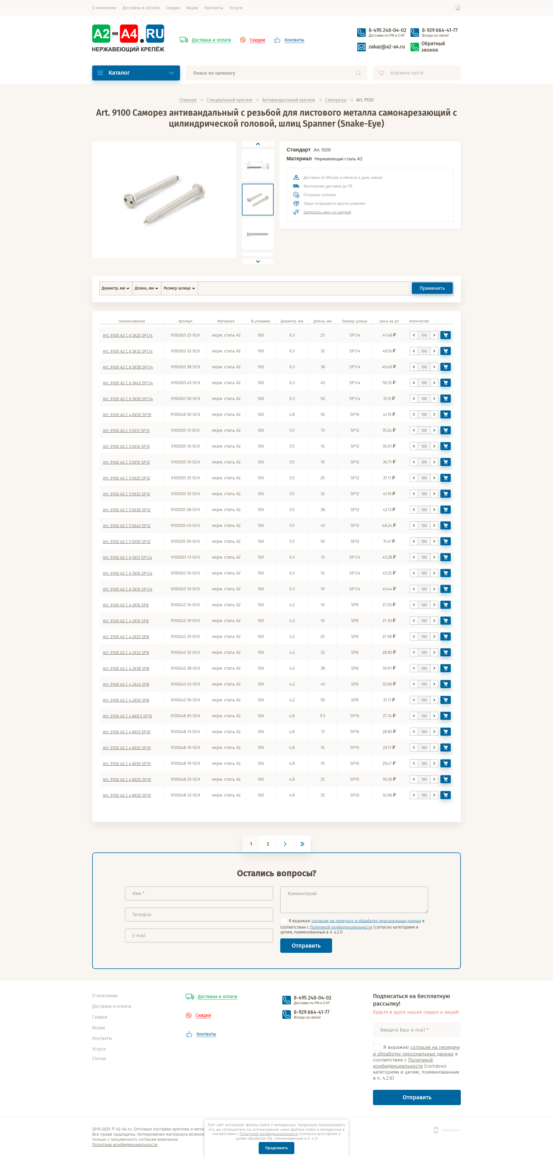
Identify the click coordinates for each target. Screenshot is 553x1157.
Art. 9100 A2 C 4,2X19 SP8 (126, 621)
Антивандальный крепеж (288, 100)
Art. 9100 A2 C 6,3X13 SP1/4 (127, 557)
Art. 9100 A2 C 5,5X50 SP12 (126, 542)
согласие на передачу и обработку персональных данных (366, 920)
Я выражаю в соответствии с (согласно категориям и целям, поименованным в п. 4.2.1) (352, 926)
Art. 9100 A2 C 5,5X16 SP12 (126, 446)
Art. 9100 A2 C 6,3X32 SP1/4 (128, 351)
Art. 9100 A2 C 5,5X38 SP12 (126, 510)
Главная (188, 100)
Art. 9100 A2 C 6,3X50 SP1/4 (128, 399)
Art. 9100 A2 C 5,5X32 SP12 (126, 494)
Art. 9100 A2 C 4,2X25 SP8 (126, 637)
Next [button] (258, 261)
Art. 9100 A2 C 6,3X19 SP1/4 (127, 589)
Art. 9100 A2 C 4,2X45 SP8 (126, 684)
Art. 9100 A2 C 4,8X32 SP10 (127, 795)
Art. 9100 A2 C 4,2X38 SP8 (126, 668)
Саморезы (335, 100)
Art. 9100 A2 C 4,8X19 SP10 (127, 764)
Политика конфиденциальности (125, 1144)
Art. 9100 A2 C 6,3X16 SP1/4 (127, 573)
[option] (164, 199)
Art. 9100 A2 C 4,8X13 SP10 (126, 732)
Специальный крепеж (229, 100)
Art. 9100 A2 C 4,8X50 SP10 (127, 415)
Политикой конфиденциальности (341, 927)
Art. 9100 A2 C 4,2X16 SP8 (126, 605)
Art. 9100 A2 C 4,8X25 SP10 (127, 779)
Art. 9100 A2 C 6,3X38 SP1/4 (128, 367)
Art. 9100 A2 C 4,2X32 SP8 (126, 653)
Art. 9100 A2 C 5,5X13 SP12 (126, 431)
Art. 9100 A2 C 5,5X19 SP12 (126, 462)
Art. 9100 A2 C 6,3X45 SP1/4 (128, 383)
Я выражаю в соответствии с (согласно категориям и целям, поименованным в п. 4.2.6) (416, 1062)
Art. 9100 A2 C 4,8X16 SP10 (127, 748)
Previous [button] (258, 143)
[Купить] (445, 335)
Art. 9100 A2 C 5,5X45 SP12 (126, 526)
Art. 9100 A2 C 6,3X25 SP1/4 (128, 335)
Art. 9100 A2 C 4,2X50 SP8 (126, 700)
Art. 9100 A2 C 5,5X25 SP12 (126, 478)
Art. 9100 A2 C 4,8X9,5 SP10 (127, 716)
